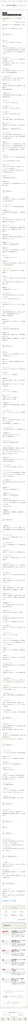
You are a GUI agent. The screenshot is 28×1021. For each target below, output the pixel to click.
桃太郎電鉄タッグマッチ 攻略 (9, 900)
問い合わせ (20, 1014)
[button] (22, 915)
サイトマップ (14, 1016)
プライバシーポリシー (7, 1014)
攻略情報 (5, 12)
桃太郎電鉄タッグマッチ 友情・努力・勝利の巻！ (12, 14)
